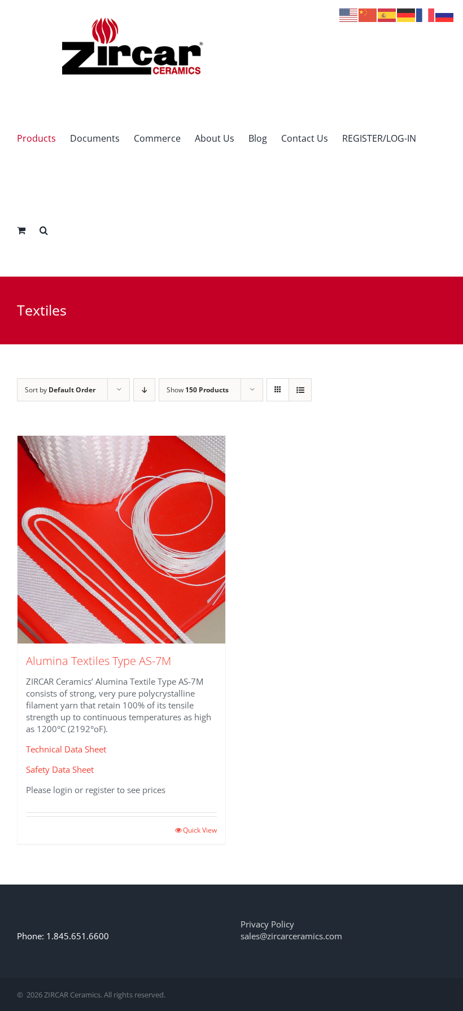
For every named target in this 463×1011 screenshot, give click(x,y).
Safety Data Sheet (60, 769)
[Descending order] (144, 389)
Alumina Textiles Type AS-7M (98, 660)
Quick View (200, 830)
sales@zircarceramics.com (291, 936)
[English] (349, 14)
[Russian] (445, 14)
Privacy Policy (267, 924)
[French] (425, 14)
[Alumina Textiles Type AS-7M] (121, 540)
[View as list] (300, 390)
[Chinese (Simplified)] (368, 14)
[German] (406, 14)
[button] (44, 230)
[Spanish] (387, 14)
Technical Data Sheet (66, 749)
